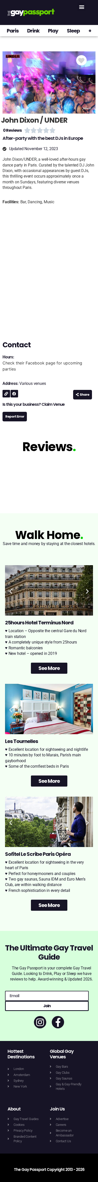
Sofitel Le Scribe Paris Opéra (38, 854)
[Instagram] (40, 1022)
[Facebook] (14, 393)
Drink (33, 31)
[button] (81, 7)
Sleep (73, 31)
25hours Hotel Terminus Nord (39, 622)
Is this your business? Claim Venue (34, 404)
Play (53, 31)
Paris (13, 31)
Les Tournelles (21, 741)
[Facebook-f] (58, 1022)
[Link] (6, 393)
